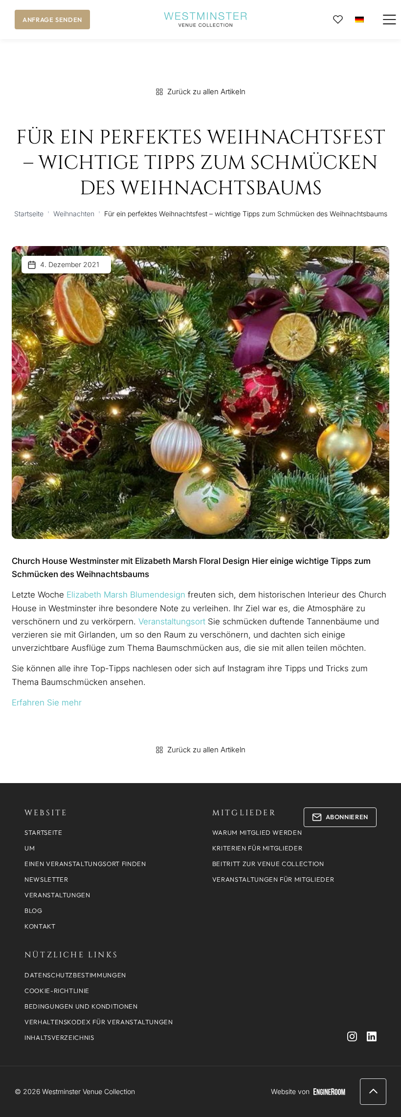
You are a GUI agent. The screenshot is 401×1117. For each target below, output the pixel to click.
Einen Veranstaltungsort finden (85, 864)
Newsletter (46, 879)
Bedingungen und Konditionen (81, 1006)
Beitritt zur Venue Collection (268, 864)
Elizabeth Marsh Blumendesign (127, 595)
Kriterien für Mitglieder (257, 848)
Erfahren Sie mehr (47, 702)
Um (29, 848)
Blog (33, 910)
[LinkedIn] (372, 1036)
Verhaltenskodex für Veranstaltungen (98, 1022)
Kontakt (40, 926)
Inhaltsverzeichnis (59, 1037)
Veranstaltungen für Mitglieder (273, 879)
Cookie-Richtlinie (56, 990)
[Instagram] (352, 1036)
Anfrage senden (52, 19)
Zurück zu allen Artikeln (206, 91)
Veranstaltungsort (173, 621)
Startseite (29, 213)
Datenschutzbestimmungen (75, 975)
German (359, 19)
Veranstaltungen (57, 895)
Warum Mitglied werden (257, 832)
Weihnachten (73, 213)
